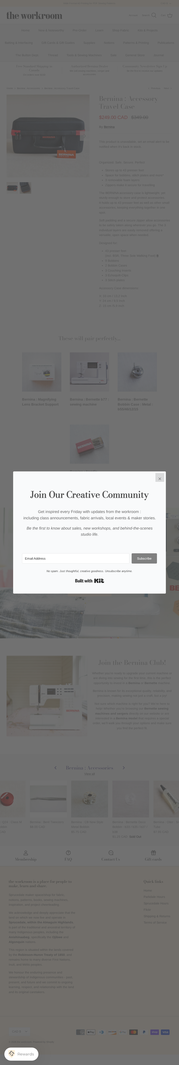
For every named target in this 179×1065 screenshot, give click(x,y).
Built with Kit (89, 581)
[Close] (159, 477)
